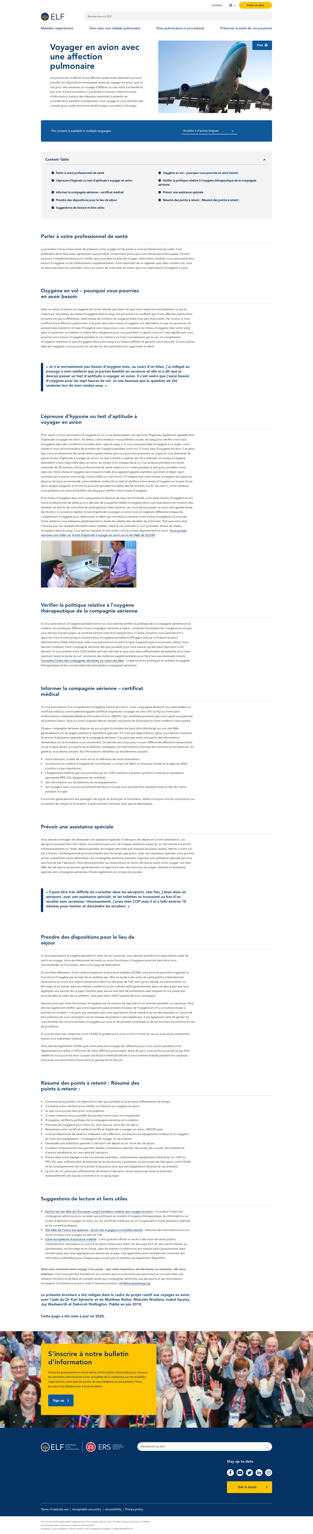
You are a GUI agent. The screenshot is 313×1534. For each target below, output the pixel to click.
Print (260, 45)
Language (230, 5)
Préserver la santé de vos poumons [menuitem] (246, 28)
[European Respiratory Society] (107, 1447)
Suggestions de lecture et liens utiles (80, 208)
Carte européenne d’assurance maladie (71, 1239)
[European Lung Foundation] (60, 17)
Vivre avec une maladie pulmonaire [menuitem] (114, 28)
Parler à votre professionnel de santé (80, 173)
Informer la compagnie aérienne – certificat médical (90, 192)
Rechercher (204, 1446)
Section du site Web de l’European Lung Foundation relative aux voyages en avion (99, 1211)
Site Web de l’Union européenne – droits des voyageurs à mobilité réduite (94, 1230)
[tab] (156, 161)
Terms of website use (54, 1509)
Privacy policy (134, 1509)
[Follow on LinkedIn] (259, 1475)
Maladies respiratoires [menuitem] (57, 28)
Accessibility (113, 1509)
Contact (217, 5)
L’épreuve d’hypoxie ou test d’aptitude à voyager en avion (94, 180)
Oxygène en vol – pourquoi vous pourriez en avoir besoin (200, 173)
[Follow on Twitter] (249, 1475)
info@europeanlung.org (134, 1283)
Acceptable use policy (86, 1509)
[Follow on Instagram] (268, 1475)
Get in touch (247, 1487)
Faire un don (255, 5)
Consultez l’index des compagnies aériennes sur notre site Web (82, 660)
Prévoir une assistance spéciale (183, 192)
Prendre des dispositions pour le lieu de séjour (86, 200)
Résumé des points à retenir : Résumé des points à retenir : (201, 200)
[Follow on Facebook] (230, 1475)
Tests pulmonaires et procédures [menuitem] (180, 28)
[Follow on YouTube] (240, 1475)
